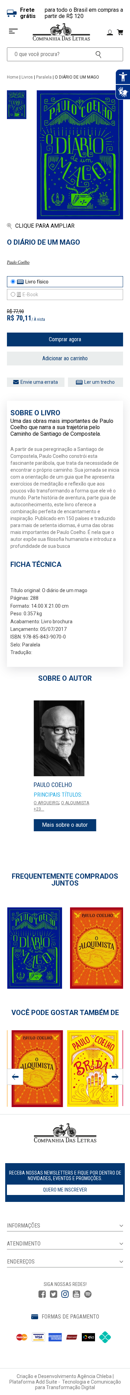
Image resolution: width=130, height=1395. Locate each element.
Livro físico (37, 281)
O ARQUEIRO (46, 802)
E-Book (30, 294)
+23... (39, 809)
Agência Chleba (94, 1376)
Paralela (44, 77)
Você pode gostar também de (65, 1012)
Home (12, 77)
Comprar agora (65, 339)
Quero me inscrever (65, 1190)
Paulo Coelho (18, 262)
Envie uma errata (39, 382)
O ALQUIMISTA (75, 802)
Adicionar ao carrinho (65, 358)
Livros (27, 77)
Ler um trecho (99, 382)
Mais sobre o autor (65, 825)
